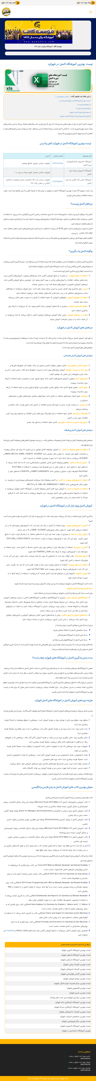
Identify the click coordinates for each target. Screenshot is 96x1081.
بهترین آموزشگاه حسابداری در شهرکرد (76, 1030)
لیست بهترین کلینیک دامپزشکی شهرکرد (75, 969)
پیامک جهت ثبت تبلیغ (84, 2)
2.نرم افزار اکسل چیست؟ (84, 104)
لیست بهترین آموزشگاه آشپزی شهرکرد (75, 950)
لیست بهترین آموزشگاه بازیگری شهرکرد (75, 959)
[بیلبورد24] (6, 11)
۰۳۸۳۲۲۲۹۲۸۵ (57, 163)
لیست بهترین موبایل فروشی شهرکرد (76, 978)
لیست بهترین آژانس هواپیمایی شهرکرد (75, 973)
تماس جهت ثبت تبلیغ (9, 2)
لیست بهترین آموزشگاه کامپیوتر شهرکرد (75, 1026)
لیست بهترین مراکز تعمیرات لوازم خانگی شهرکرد (72, 983)
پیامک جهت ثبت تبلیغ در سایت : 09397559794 (79, 1063)
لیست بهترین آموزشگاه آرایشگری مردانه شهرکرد (72, 1007)
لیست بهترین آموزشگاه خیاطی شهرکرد (75, 955)
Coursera (10, 930)
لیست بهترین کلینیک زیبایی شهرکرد (76, 964)
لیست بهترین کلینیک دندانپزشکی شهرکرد (74, 1011)
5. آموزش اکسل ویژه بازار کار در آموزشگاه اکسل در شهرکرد (75, 116)
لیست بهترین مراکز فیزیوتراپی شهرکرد (76, 1021)
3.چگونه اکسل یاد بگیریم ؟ (83, 108)
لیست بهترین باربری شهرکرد (79, 992)
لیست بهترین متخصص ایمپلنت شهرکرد (75, 1016)
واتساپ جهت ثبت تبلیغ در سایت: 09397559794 (79, 1069)
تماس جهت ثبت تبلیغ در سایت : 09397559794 (79, 1057)
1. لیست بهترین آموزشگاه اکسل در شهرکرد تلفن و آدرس (75, 101)
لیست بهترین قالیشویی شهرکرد (78, 988)
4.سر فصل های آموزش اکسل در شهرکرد (80, 112)
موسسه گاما (58, 46)
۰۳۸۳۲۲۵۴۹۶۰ (57, 181)
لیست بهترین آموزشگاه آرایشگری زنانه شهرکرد (72, 1002)
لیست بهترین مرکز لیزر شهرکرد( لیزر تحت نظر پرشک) (70, 997)
